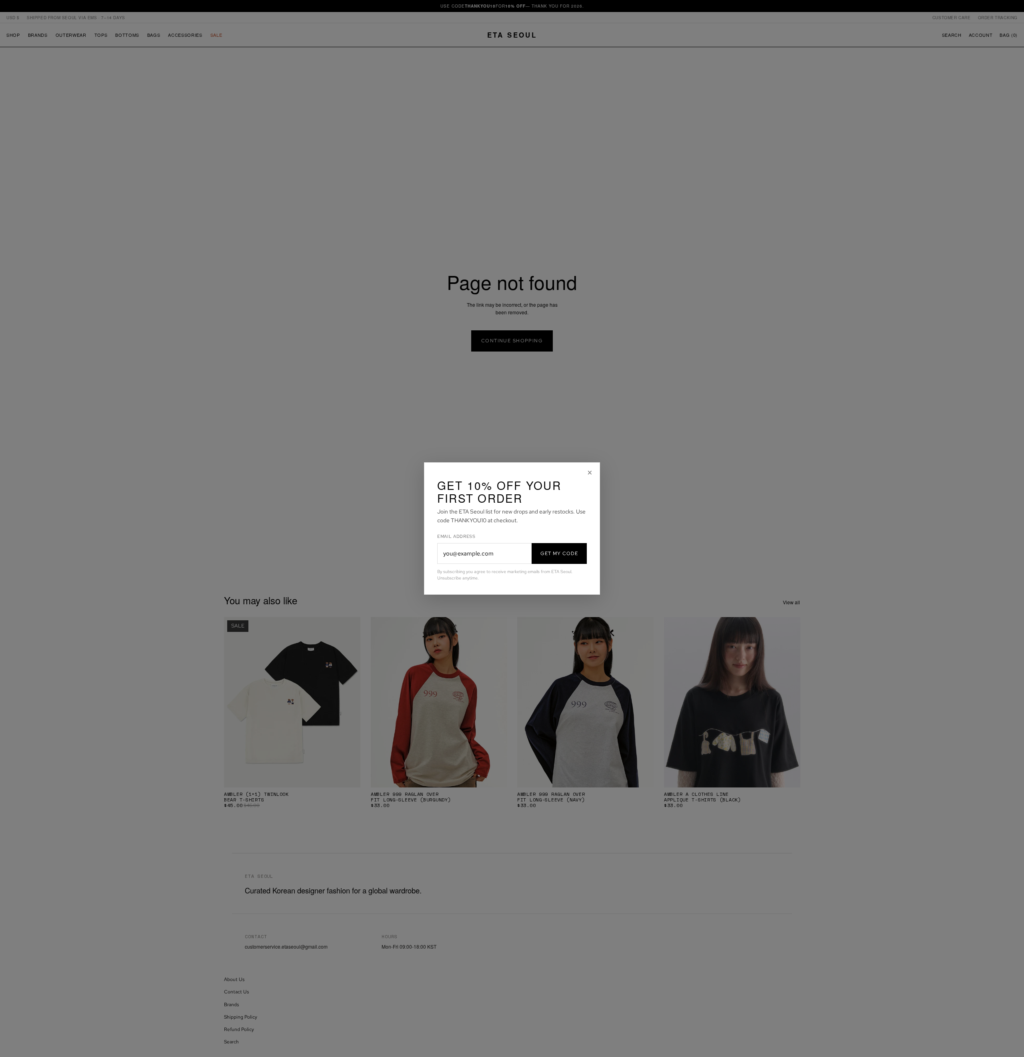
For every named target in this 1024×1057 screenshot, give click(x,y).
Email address (456, 536)
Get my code (559, 553)
